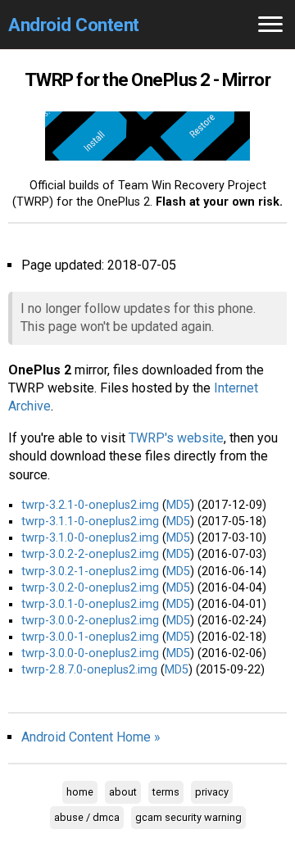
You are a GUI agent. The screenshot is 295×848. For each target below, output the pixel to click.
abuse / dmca (87, 817)
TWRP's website (176, 438)
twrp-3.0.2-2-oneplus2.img (90, 554)
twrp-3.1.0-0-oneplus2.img (90, 538)
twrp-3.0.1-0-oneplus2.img (90, 604)
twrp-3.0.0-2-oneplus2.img (90, 621)
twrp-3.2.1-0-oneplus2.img (90, 505)
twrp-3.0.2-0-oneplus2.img (90, 588)
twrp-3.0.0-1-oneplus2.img (90, 637)
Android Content (73, 24)
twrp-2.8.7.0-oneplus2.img (89, 670)
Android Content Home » (91, 737)
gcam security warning (188, 817)
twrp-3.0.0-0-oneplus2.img (90, 653)
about (123, 792)
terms (165, 792)
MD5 (178, 505)
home (79, 792)
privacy (212, 792)
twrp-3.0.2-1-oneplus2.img (90, 571)
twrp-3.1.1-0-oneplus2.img (90, 521)
